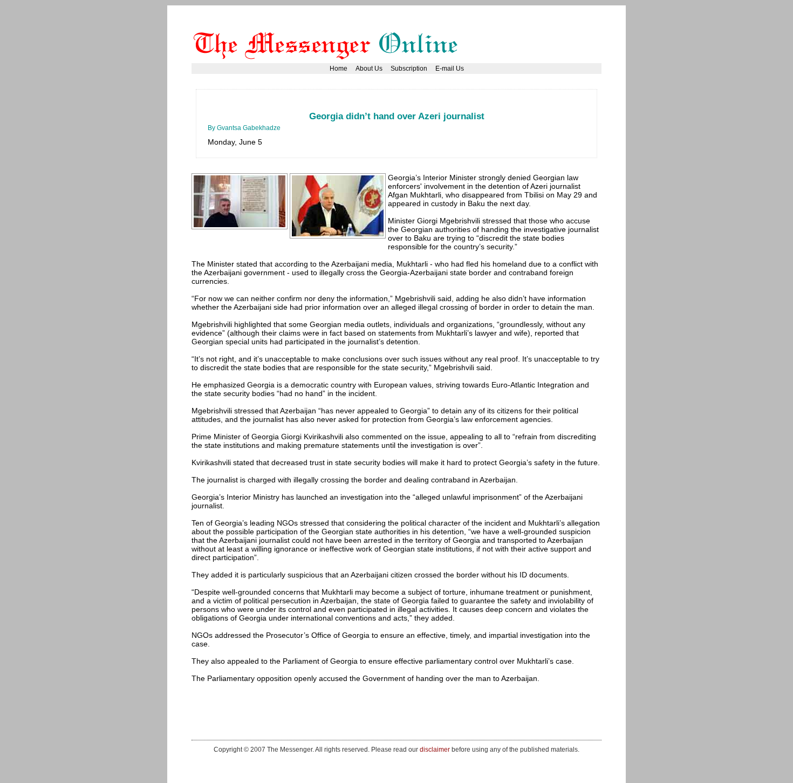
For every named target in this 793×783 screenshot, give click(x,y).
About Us (369, 68)
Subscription (409, 68)
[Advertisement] (404, 105)
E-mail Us (449, 68)
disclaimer (435, 749)
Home (338, 68)
